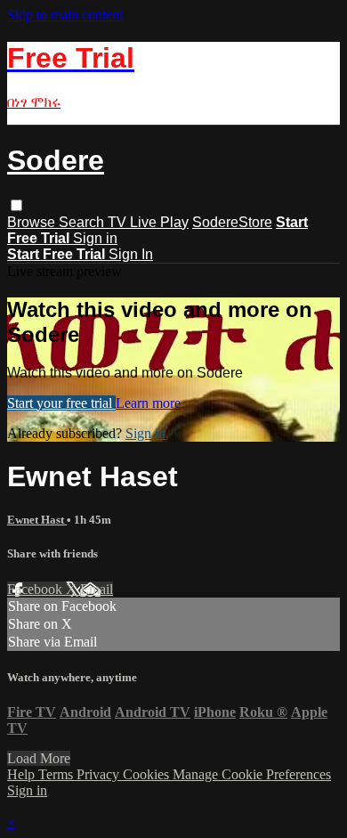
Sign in (95, 238)
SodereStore (232, 222)
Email (96, 589)
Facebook (36, 589)
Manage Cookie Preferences (252, 774)
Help (22, 774)
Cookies (148, 774)
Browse (33, 222)
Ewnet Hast (37, 519)
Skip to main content (65, 14)
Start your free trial (61, 403)
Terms (57, 774)
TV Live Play (148, 222)
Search (83, 222)
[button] (16, 205)
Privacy (100, 774)
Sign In (131, 254)
